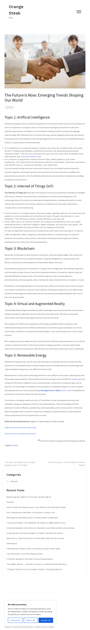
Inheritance (11, 543)
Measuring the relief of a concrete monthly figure (28, 497)
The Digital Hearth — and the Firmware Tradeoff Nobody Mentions (36, 564)
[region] (30, 613)
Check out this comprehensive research (20, 433)
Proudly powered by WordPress (19, 627)
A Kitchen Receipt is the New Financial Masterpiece (29, 559)
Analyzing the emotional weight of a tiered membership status (34, 533)
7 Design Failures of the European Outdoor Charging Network (34, 569)
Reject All (30, 620)
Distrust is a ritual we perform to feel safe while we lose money (35, 538)
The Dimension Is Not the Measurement (24, 554)
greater (15, 445)
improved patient (28, 156)
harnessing (76, 379)
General (9, 107)
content (53, 390)
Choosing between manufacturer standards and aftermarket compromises (40, 528)
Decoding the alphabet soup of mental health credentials (32, 518)
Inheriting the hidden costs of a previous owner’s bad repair (33, 549)
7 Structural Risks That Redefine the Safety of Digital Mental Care (36, 523)
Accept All (46, 620)
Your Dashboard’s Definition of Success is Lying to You (30, 512)
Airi (42, 627)
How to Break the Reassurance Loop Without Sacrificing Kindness (36, 507)
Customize (15, 620)
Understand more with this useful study (20, 427)
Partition (10, 502)
